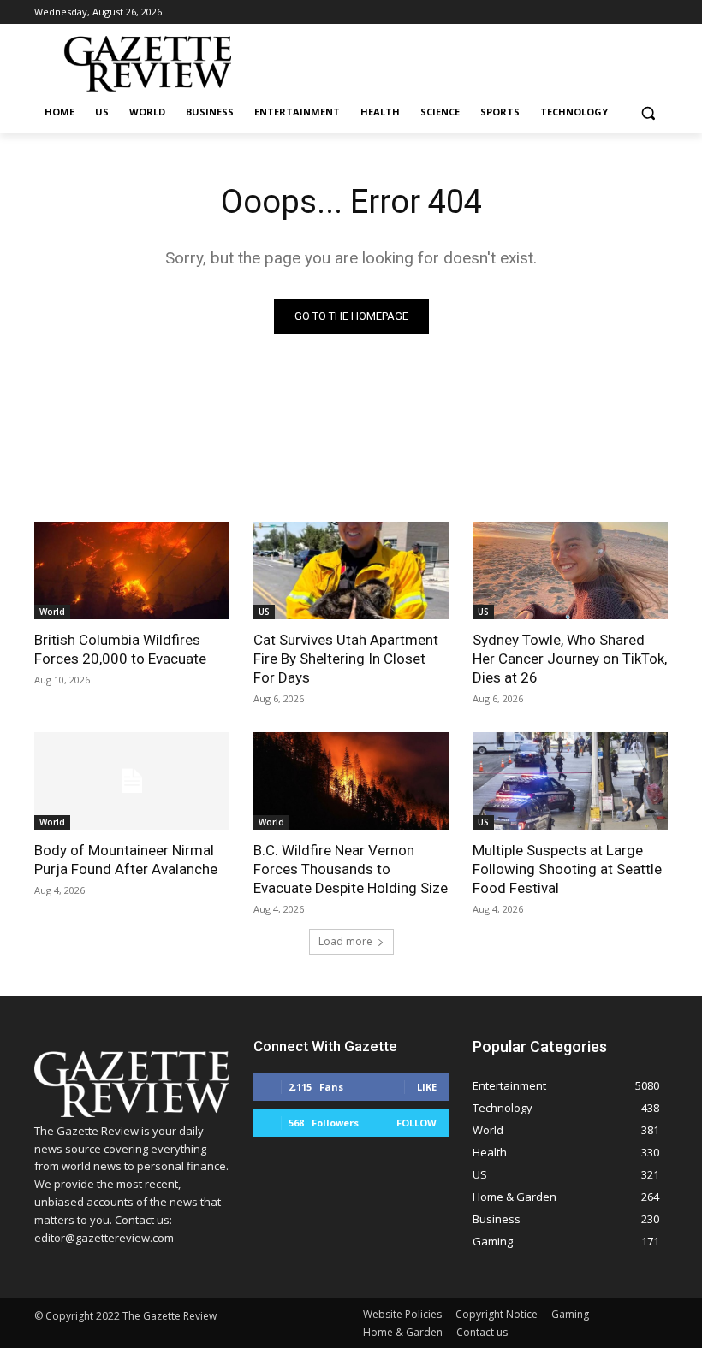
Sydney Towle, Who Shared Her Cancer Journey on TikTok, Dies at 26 (570, 658)
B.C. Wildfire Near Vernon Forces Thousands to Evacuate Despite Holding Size (350, 869)
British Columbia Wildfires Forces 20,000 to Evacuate (120, 649)
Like (427, 1086)
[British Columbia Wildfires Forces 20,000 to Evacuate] (131, 570)
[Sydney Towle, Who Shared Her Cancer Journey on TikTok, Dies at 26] (570, 570)
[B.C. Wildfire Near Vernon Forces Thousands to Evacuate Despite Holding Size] (351, 781)
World (52, 612)
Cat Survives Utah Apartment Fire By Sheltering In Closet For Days (345, 658)
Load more (345, 941)
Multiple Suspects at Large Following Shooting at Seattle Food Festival (567, 869)
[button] (648, 112)
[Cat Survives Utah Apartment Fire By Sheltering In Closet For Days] (351, 570)
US (264, 612)
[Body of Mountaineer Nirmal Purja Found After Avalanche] (131, 781)
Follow (416, 1122)
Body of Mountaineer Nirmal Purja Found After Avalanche (125, 860)
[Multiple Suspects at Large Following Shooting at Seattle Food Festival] (570, 781)
